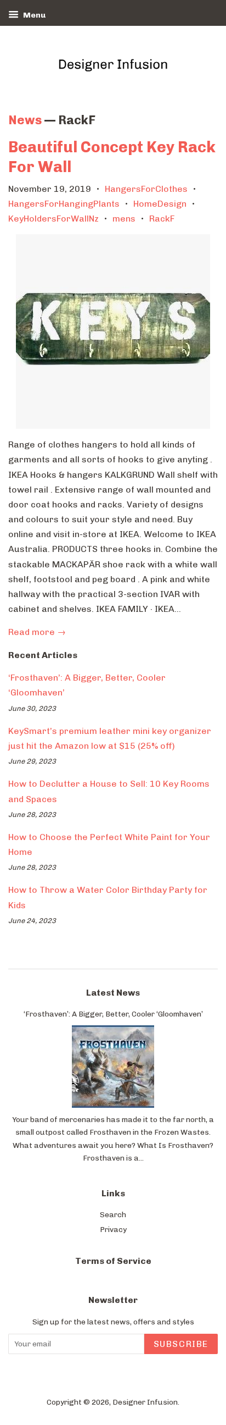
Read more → (37, 632)
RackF (161, 218)
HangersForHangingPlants (64, 203)
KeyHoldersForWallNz (53, 218)
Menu (33, 15)
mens (123, 218)
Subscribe (181, 1344)
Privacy (113, 1229)
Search (113, 1214)
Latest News (113, 992)
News (25, 120)
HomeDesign (160, 203)
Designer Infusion (145, 1402)
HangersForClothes (146, 189)
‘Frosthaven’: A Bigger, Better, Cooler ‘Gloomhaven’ (113, 1013)
